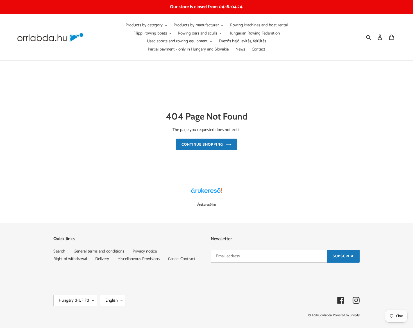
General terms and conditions (99, 251)
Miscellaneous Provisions (138, 258)
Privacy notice (145, 251)
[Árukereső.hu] (206, 193)
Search (59, 251)
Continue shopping (202, 144)
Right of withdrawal (70, 258)
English (111, 300)
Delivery (102, 258)
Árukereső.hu (206, 204)
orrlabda (326, 315)
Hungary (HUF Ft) (74, 300)
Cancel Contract (181, 258)
